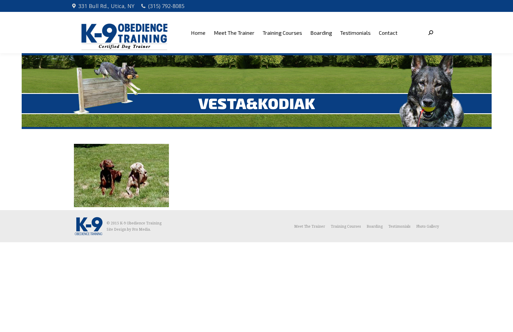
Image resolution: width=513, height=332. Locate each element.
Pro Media (141, 229)
